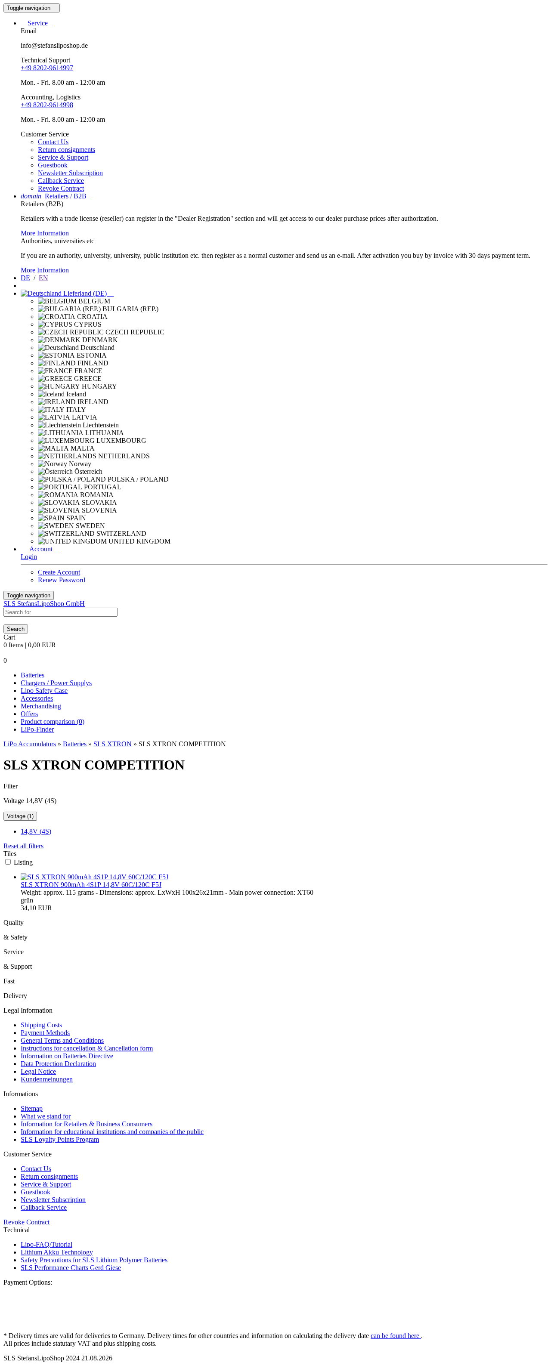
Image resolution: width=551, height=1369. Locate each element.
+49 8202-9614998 (47, 104)
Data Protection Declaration (58, 1063)
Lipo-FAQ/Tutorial (46, 1244)
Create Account (59, 572)
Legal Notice (38, 1071)
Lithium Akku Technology (57, 1252)
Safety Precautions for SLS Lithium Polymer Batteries (94, 1260)
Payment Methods (45, 1032)
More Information (45, 233)
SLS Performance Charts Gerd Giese (71, 1267)
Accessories (37, 698)
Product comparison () (52, 721)
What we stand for (46, 1116)
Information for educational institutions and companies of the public (112, 1131)
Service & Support (63, 157)
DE (25, 277)
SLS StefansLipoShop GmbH (44, 603)
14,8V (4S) (36, 831)
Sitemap (32, 1108)
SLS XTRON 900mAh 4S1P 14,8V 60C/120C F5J (91, 884)
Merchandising (41, 706)
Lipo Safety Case (44, 690)
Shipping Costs (41, 1025)
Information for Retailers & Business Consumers (86, 1124)
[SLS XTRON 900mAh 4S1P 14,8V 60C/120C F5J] (94, 877)
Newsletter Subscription (70, 172)
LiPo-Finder (37, 729)
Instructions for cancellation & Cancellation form (87, 1048)
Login (29, 556)
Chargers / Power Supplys (56, 682)
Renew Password (61, 580)
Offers (29, 713)
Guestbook (53, 165)
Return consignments (66, 149)
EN (43, 277)
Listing (23, 862)
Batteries (32, 675)
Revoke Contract (61, 188)
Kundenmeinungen (47, 1079)
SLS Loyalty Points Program (60, 1139)
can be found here (396, 1335)
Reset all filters (23, 846)
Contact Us (53, 141)
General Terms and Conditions (62, 1040)
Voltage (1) (20, 816)
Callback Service (61, 180)
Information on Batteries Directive (67, 1056)
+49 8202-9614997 (47, 67)
